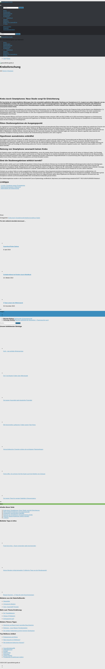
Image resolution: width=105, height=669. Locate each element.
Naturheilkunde (7, 13)
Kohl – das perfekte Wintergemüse (13, 351)
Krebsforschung (28, 218)
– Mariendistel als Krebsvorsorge (9, 188)
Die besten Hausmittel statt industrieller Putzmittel (17, 400)
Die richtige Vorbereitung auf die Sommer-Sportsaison (19, 630)
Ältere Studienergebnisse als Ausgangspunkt (16, 512)
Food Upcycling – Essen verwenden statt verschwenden (19, 546)
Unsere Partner (7, 655)
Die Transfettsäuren (9, 613)
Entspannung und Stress (10, 637)
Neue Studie (36, 218)
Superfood (10, 18)
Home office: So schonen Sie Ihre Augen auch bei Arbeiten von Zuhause (24, 474)
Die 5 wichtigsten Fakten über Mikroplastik (15, 375)
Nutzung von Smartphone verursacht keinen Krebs (18, 515)
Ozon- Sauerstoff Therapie (11, 607)
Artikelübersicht (7, 649)
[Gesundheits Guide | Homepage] (6, 2)
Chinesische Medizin (9, 604)
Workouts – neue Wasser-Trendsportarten (15, 628)
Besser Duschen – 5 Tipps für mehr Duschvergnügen (18, 595)
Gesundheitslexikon (9, 29)
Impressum (6, 654)
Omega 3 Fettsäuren (9, 616)
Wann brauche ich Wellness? (11, 640)
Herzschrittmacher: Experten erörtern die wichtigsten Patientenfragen (23, 449)
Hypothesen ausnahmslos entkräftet (13, 513)
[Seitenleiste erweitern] (0, 309)
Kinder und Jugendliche (10, 22)
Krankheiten (6, 12)
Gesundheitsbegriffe (9, 648)
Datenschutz (7, 652)
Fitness (5, 19)
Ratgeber (6, 28)
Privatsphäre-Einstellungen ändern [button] (13, 657)
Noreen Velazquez (7, 71)
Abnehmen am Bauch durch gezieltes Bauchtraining (18, 625)
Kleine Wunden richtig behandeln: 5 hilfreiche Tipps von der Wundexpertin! (25, 570)
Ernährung (6, 16)
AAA (4, 58)
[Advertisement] (52, 84)
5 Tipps (5, 24)
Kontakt (5, 651)
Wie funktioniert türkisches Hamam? (13, 642)
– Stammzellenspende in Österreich (10, 187)
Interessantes (7, 26)
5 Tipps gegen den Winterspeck (13, 303)
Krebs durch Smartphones (16, 218)
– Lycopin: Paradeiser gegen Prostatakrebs (12, 185)
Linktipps (6, 517)
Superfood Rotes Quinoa (11, 246)
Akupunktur (6, 601)
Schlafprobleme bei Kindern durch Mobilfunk (17, 274)
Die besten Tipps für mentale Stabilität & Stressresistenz (19, 498)
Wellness (6, 21)
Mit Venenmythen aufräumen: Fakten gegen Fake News (19, 425)
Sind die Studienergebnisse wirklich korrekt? (16, 516)
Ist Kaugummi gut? (8, 618)
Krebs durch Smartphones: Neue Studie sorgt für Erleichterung (21, 510)
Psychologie (6, 15)
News (5, 10)
